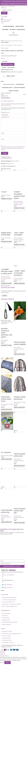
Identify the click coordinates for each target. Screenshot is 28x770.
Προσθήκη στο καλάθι (7, 64)
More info (2, 739)
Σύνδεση (4, 295)
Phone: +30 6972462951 (8, 651)
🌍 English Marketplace (7, 661)
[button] (6, 198)
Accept (7, 739)
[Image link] (8, 646)
